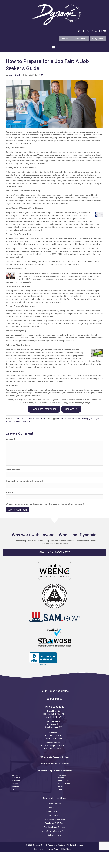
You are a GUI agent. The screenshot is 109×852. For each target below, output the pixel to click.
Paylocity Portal (54, 808)
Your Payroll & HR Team (54, 823)
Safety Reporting (54, 835)
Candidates (20, 418)
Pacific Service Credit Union (54, 819)
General (43, 418)
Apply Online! (98, 38)
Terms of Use (39, 849)
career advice (64, 418)
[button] (54, 552)
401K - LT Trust (54, 816)
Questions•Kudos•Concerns (54, 827)
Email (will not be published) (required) (24, 481)
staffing (26, 421)
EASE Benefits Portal (54, 812)
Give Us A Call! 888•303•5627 (74, 38)
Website (9, 492)
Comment (10, 439)
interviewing (83, 418)
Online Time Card (54, 804)
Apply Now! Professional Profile (54, 831)
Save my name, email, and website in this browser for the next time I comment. (47, 504)
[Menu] (53, 47)
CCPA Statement (68, 849)
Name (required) (13, 470)
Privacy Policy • (54, 849)
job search (17, 421)
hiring (74, 418)
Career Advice (32, 418)
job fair (93, 418)
